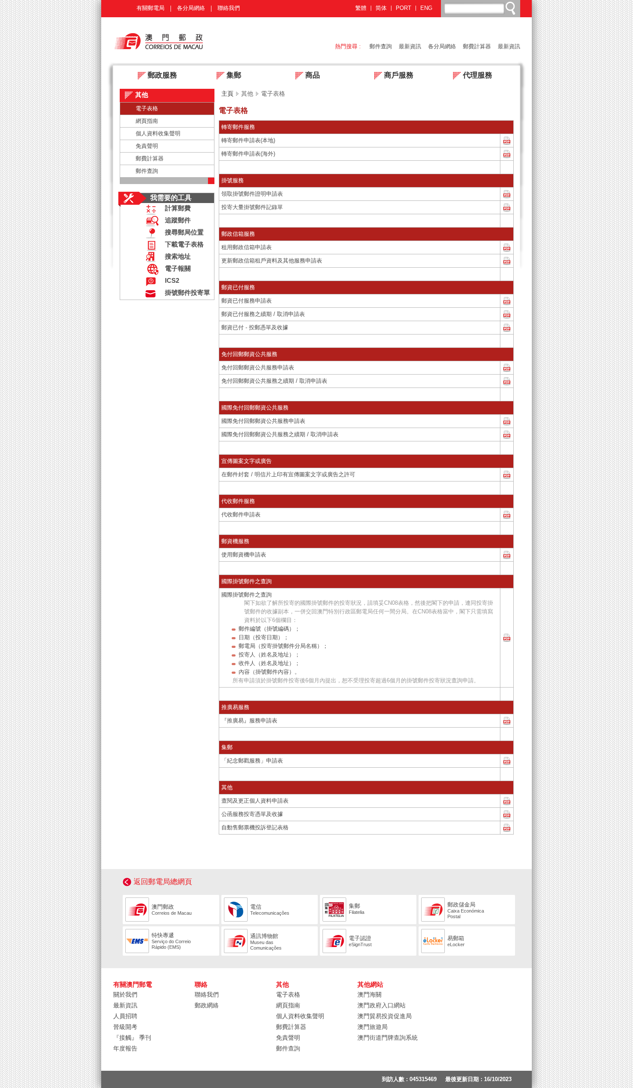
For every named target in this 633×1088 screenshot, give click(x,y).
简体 (381, 8)
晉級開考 (125, 1026)
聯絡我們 (228, 8)
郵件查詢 (380, 46)
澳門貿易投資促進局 (384, 1016)
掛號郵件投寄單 (187, 292)
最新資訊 (410, 46)
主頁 (227, 93)
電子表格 (147, 108)
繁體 (360, 8)
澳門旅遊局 (372, 1026)
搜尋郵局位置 (184, 232)
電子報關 (178, 268)
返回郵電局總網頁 (162, 882)
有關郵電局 (150, 8)
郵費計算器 (477, 46)
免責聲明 (147, 146)
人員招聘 (125, 1016)
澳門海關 (369, 994)
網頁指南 (147, 121)
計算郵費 (178, 208)
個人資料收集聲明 (158, 133)
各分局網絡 (191, 8)
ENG (426, 8)
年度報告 (125, 1048)
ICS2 (172, 280)
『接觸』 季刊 (132, 1037)
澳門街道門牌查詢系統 (387, 1037)
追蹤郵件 (178, 220)
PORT (403, 8)
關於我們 (125, 994)
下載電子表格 (184, 244)
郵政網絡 (207, 1005)
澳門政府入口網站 (381, 1005)
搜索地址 (178, 256)
